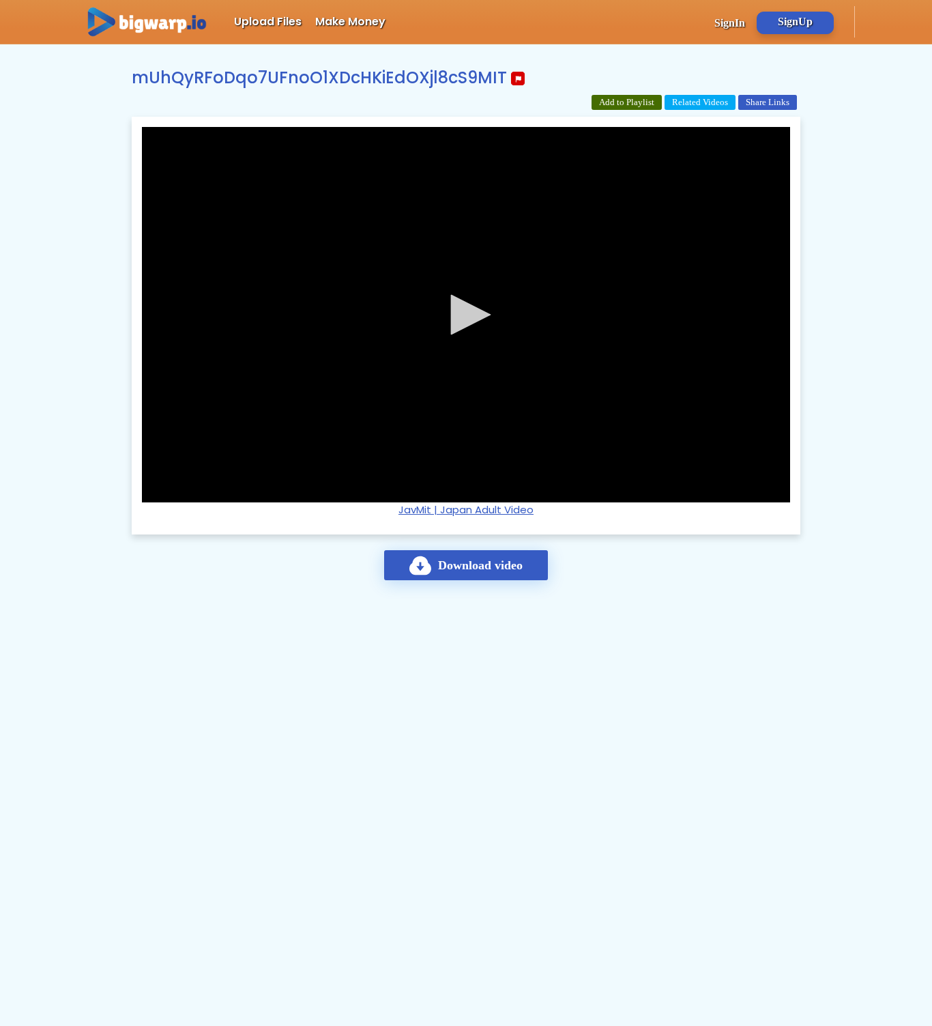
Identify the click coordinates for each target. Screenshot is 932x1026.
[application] (466, 314)
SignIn (729, 23)
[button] (466, 315)
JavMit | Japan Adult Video (466, 509)
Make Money (350, 21)
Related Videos (700, 102)
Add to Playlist (626, 102)
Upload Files (268, 21)
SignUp (795, 21)
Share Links (767, 102)
